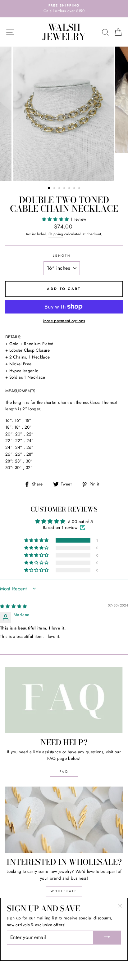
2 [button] (55, 188)
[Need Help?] (64, 700)
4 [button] (64, 188)
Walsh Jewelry (64, 32)
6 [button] (74, 188)
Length (62, 255)
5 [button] (69, 188)
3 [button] (60, 188)
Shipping (55, 234)
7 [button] (79, 188)
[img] (13, 606)
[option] (64, 8)
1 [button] (49, 188)
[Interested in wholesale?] (64, 820)
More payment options (64, 321)
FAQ (64, 771)
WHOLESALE (64, 891)
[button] (56, 219)
